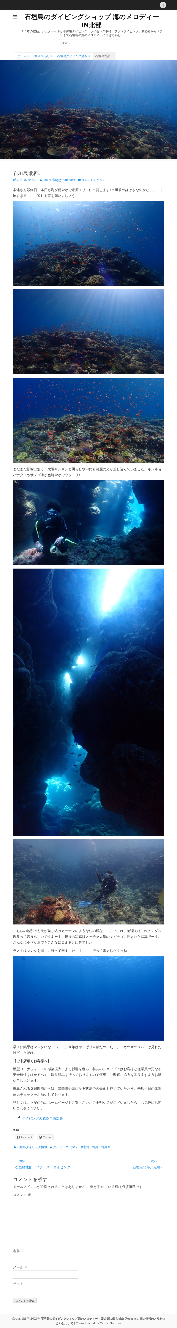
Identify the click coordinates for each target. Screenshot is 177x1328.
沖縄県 (106, 1147)
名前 (18, 1251)
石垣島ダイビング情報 (73, 56)
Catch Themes (110, 1323)
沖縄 (95, 1147)
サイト (18, 1283)
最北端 (84, 1147)
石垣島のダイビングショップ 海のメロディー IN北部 (75, 1318)
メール (20, 1267)
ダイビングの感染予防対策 (42, 1118)
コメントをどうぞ (93, 180)
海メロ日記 (43, 56)
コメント (22, 1194)
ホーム (23, 56)
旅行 (74, 1147)
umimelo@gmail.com (59, 180)
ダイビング (60, 1147)
